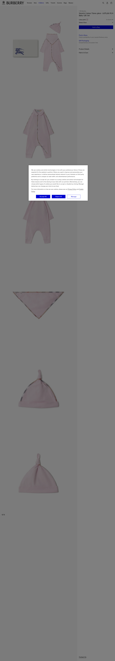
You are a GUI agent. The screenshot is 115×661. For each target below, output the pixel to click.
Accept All (43, 196)
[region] (58, 183)
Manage (73, 196)
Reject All (58, 196)
